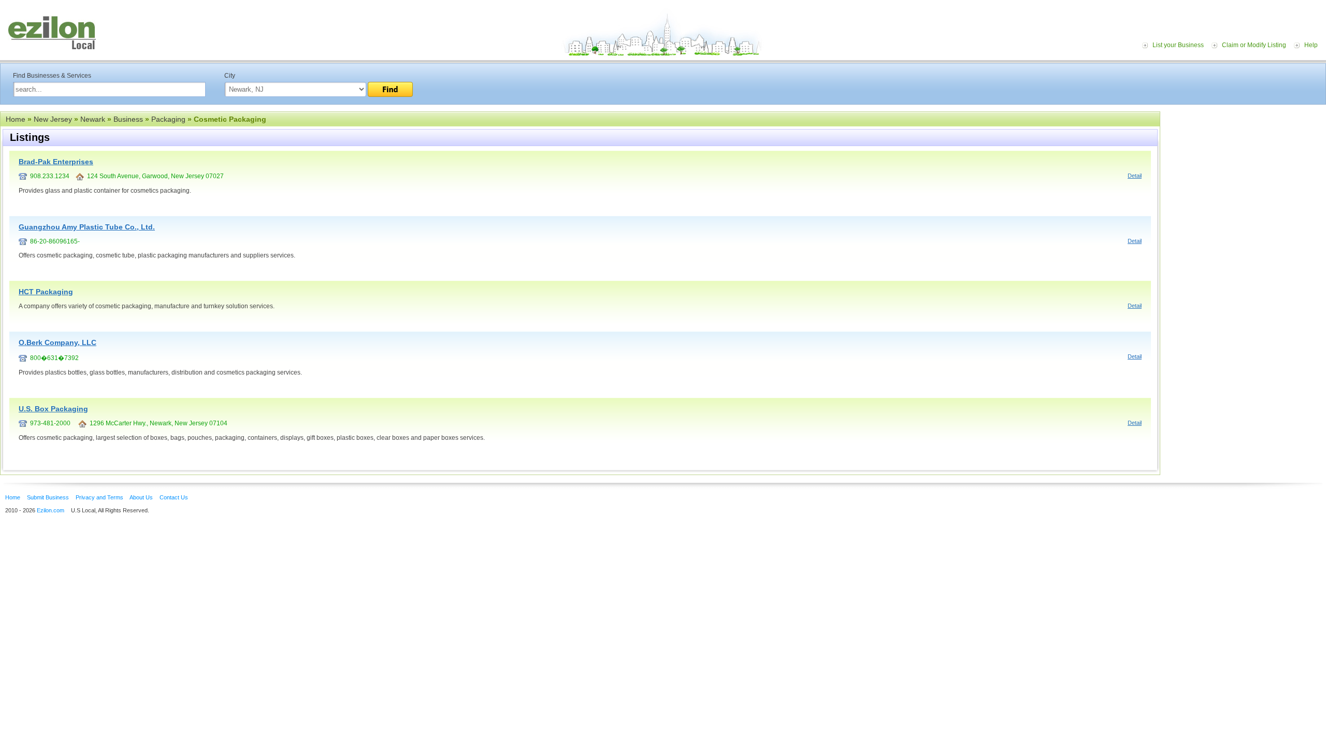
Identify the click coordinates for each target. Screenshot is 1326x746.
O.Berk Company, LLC (57, 342)
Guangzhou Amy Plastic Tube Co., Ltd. (87, 227)
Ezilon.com (50, 510)
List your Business (1178, 45)
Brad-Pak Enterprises (56, 161)
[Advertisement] (1245, 175)
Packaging (168, 119)
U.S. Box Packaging (53, 409)
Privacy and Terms (99, 497)
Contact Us (174, 497)
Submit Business (48, 497)
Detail (1135, 176)
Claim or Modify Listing (1254, 45)
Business (128, 119)
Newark (92, 119)
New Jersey (53, 119)
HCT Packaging (46, 292)
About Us (141, 497)
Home (15, 119)
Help (1311, 45)
